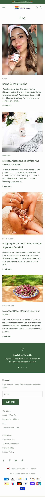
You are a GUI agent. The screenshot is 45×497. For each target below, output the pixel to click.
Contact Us (7, 435)
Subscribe (10, 402)
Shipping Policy (8, 439)
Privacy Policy (8, 448)
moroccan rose (8, 305)
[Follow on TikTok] (22, 460)
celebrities (6, 155)
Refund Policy (8, 452)
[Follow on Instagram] (10, 460)
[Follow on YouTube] (16, 460)
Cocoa (5, 78)
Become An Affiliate (10, 419)
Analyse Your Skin (9, 415)
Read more (7, 106)
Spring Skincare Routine (14, 83)
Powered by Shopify (29, 473)
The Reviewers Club (10, 427)
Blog (4, 423)
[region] (22, 355)
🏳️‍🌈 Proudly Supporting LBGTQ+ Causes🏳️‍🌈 (22, 2)
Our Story (6, 411)
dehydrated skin (8, 238)
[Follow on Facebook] (3, 460)
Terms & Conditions (10, 443)
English (33, 468)
